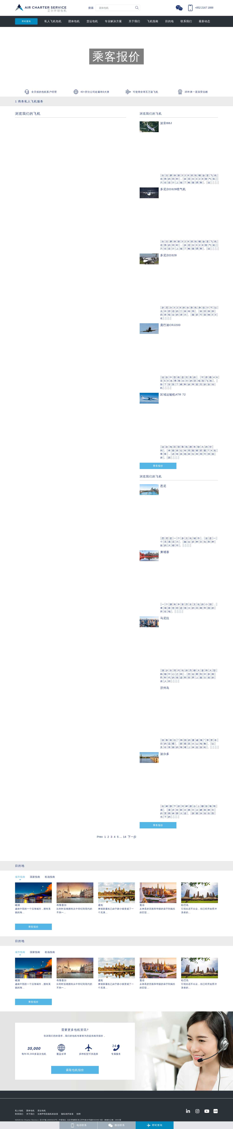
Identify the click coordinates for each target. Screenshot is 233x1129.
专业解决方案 (113, 21)
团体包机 (74, 21)
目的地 (169, 21)
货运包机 (92, 21)
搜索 (91, 7)
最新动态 (204, 21)
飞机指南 (152, 21)
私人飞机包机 (52, 21)
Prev (100, 836)
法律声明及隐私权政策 (48, 1114)
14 (124, 836)
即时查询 (26, 21)
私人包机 (19, 1111)
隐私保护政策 (67, 1114)
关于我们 (134, 21)
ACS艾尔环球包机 (40, 9)
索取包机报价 (75, 1070)
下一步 (132, 836)
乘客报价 (158, 465)
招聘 (79, 1114)
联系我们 (186, 21)
